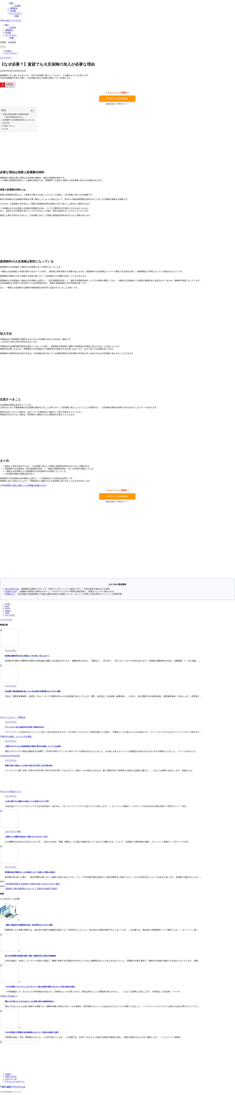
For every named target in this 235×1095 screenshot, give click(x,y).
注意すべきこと (9, 126)
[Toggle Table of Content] (31, 111)
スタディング (11, 591)
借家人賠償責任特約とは (14, 117)
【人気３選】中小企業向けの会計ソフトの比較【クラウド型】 (27, 801)
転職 (12, 38)
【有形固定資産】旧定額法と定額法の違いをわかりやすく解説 (32, 884)
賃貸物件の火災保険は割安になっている (18, 120)
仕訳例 (13, 27)
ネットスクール (12, 589)
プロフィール (11, 1079)
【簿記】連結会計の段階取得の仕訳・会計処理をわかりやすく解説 (29, 925)
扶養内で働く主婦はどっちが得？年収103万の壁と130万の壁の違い (29, 765)
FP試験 (8, 33)
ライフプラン (11, 35)
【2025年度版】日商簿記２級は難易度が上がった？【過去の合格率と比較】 (32, 1032)
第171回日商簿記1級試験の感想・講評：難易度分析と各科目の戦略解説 (30, 956)
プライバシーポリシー (14, 1081)
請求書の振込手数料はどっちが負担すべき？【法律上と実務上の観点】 (30, 872)
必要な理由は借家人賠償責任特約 (16, 114)
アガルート (10, 594)
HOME (8, 1074)
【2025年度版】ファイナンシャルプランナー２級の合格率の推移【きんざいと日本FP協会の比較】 (40, 986)
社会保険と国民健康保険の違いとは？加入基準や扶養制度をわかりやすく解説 (33, 691)
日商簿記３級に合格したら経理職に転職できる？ (25, 485)
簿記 (7, 25)
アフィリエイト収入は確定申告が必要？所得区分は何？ (25, 727)
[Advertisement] (117, 151)
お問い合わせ (11, 1076)
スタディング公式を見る (117, 99)
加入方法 (6, 123)
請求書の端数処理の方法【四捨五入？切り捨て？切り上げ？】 (27, 656)
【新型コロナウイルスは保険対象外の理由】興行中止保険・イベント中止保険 (33, 746)
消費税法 (9, 30)
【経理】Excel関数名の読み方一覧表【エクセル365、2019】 (26, 837)
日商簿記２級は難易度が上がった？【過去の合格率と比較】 (31, 889)
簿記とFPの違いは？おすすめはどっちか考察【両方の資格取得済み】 (30, 1001)
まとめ (5, 129)
